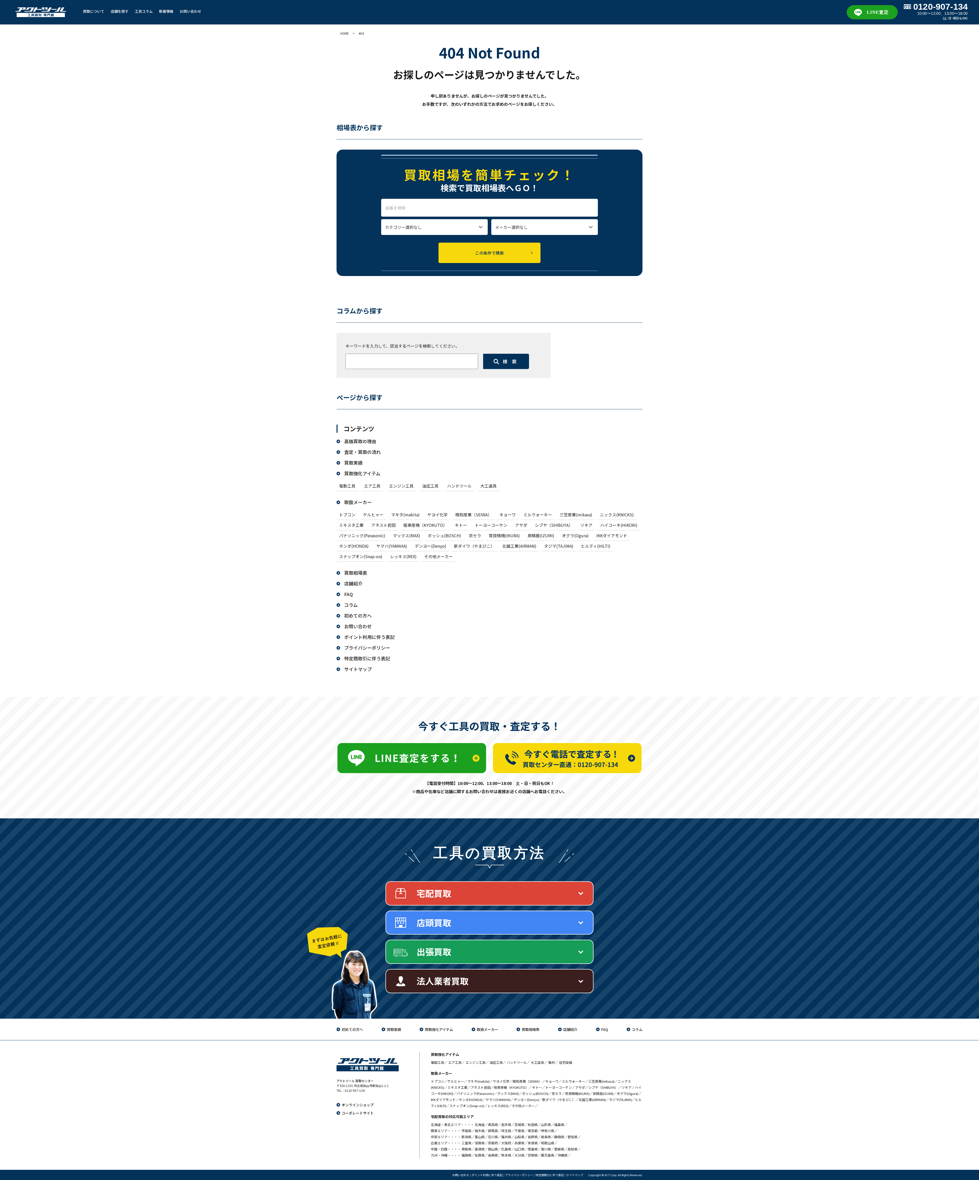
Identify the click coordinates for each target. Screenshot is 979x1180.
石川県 (493, 1136)
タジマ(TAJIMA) (558, 546)
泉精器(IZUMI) (540, 535)
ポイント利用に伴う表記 (369, 637)
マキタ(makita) (405, 515)
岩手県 (506, 1124)
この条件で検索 (489, 253)
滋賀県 (480, 1142)
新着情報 (166, 11)
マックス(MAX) (406, 535)
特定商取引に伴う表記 (367, 658)
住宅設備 (565, 1062)
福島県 (559, 1124)
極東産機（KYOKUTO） (425, 525)
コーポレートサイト (358, 1113)
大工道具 (488, 486)
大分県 (519, 1155)
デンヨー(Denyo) (430, 546)
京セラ (475, 535)
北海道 (480, 1124)
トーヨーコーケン (491, 525)
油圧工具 (430, 486)
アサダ (521, 525)
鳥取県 (466, 1149)
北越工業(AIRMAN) (519, 546)
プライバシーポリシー (367, 647)
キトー (461, 525)
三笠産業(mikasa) (576, 515)
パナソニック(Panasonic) (362, 535)
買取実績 (353, 462)
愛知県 (572, 1136)
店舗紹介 (353, 583)
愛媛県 (559, 1149)
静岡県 (559, 1136)
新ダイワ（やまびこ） (474, 546)
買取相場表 (355, 572)
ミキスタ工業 (351, 525)
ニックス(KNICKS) (617, 515)
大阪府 (506, 1142)
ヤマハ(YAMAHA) (391, 546)
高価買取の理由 (360, 441)
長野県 (533, 1136)
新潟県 (466, 1136)
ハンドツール (459, 486)
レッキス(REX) (403, 556)
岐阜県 (546, 1136)
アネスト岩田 (383, 525)
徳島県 (533, 1149)
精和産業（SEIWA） (473, 515)
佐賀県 (480, 1155)
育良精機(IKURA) (504, 535)
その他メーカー (438, 556)
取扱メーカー (358, 502)
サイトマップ (358, 669)
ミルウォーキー (537, 515)
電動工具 (347, 486)
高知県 (572, 1149)
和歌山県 (547, 1142)
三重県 (466, 1142)
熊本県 (506, 1155)
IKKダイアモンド (611, 535)
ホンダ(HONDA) (354, 546)
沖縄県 (563, 1155)
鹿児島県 (547, 1155)
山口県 (519, 1149)
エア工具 (372, 486)
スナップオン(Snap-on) (360, 556)
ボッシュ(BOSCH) (444, 535)
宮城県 (519, 1124)
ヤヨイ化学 (437, 515)
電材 (551, 1062)
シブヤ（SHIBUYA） (554, 525)
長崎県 (493, 1155)
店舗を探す (119, 11)
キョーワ (507, 515)
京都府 (493, 1142)
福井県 (506, 1136)
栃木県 (480, 1130)
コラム (351, 604)
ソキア (586, 525)
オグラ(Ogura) (575, 535)
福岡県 (466, 1155)
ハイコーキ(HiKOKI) (618, 525)
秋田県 (533, 1124)
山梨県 (519, 1136)
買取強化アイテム (362, 473)
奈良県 (533, 1142)
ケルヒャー (373, 515)
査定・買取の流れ (362, 452)
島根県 (480, 1149)
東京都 (533, 1130)
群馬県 (493, 1130)
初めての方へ (358, 615)
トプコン (347, 515)
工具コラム (144, 11)
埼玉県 (506, 1130)
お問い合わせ (190, 11)
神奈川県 (547, 1130)
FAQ (348, 594)
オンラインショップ (358, 1104)
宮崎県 (533, 1155)
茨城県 (466, 1130)
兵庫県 (519, 1142)
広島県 (506, 1149)
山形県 (546, 1124)
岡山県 (493, 1149)
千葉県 (519, 1130)
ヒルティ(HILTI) (595, 546)
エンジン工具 (401, 486)
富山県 (480, 1136)
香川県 (546, 1149)
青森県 (493, 1124)
